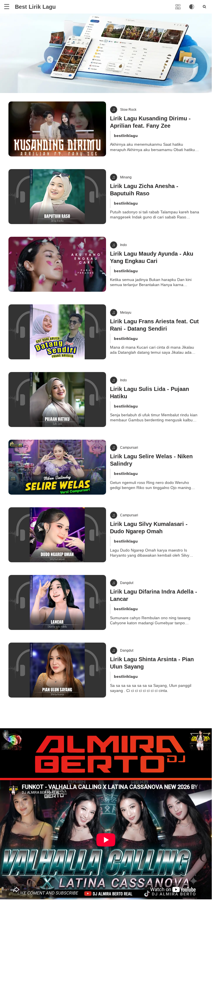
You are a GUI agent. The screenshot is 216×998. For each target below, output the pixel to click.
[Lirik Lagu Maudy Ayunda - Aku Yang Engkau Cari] (57, 264)
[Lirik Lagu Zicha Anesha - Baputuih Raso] (57, 196)
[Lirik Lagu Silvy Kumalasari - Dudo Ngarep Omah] (57, 534)
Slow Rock (128, 110)
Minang (126, 177)
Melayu (125, 313)
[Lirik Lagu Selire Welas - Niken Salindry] (57, 467)
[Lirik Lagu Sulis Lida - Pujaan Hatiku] (57, 399)
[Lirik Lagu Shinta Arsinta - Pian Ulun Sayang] (57, 670)
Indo (123, 245)
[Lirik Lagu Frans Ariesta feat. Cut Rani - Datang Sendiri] (57, 331)
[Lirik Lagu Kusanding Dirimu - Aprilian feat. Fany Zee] (57, 128)
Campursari (129, 448)
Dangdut (126, 583)
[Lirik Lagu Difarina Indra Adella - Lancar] (57, 602)
